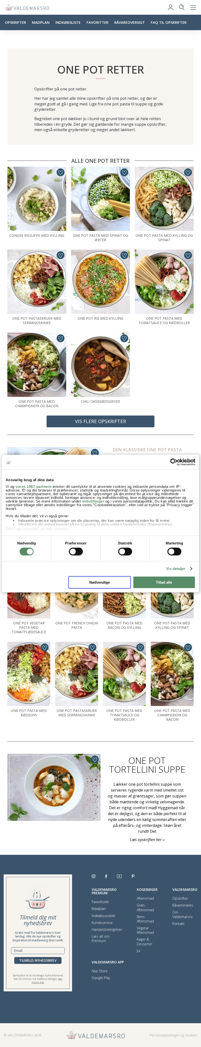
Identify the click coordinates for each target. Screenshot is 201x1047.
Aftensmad (145, 898)
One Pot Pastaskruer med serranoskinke (36, 320)
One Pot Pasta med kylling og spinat (164, 237)
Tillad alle (164, 582)
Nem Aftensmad (145, 919)
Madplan (41, 22)
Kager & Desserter (144, 941)
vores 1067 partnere (33, 486)
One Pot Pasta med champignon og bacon (36, 403)
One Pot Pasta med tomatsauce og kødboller (164, 320)
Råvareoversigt (129, 22)
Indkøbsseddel (103, 916)
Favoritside (100, 902)
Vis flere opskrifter (100, 421)
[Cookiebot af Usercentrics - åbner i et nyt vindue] (173, 462)
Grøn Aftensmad (145, 907)
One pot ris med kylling (100, 318)
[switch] (76, 551)
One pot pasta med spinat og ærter (100, 237)
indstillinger (93, 501)
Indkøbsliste (68, 22)
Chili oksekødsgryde (100, 401)
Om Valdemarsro (182, 914)
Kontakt (178, 923)
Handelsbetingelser (107, 929)
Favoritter (97, 22)
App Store (100, 971)
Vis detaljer (175, 568)
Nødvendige (99, 582)
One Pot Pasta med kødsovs (29, 712)
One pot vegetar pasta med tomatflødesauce (29, 627)
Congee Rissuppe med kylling (36, 235)
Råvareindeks (182, 905)
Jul (138, 951)
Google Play (101, 978)
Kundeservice (102, 923)
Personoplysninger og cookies (173, 1035)
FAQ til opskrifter (169, 22)
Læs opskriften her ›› (147, 839)
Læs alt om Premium (101, 938)
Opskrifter (15, 22)
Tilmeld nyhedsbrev (38, 960)
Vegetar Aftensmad (145, 930)
